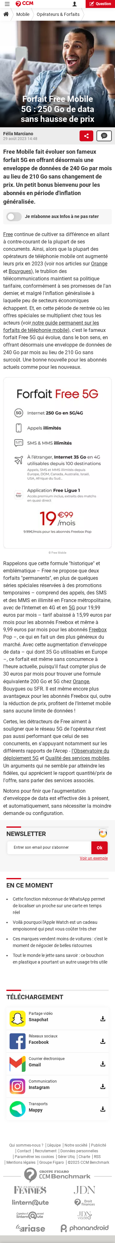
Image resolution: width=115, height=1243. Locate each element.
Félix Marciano (18, 133)
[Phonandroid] (84, 1228)
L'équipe (54, 1145)
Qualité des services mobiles (77, 758)
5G (72, 608)
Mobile (22, 14)
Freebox (98, 630)
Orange (99, 264)
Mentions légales (20, 1162)
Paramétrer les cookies (34, 1157)
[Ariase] (30, 1228)
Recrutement (46, 1151)
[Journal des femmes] (30, 1190)
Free (8, 234)
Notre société (76, 1145)
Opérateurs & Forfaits (58, 14)
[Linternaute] (30, 1203)
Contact (24, 1151)
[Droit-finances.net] (84, 1203)
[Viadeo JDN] (84, 1215)
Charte (84, 1157)
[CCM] (24, 4)
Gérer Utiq (66, 1157)
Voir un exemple (94, 858)
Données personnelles (79, 1151)
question (103, 4)
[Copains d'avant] (30, 1215)
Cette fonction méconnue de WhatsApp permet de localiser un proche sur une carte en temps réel (59, 905)
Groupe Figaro (51, 1162)
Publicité (98, 1145)
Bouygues (20, 271)
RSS (97, 1157)
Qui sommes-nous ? (26, 1145)
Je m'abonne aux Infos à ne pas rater (62, 216)
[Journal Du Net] (84, 1190)
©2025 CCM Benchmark (88, 1162)
